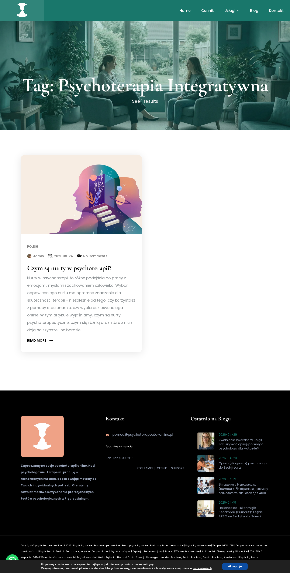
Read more (37, 340)
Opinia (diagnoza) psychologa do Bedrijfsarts (243, 465)
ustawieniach (202, 568)
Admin (38, 256)
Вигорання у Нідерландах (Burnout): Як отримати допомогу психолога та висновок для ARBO (243, 488)
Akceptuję (235, 566)
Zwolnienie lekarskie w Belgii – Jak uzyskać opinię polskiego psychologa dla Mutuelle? (242, 444)
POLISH (32, 246)
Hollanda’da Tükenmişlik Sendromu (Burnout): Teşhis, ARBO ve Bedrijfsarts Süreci (241, 512)
